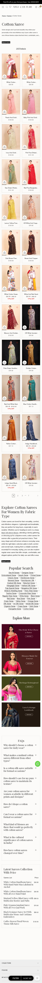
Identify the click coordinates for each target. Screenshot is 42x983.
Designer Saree (27, 572)
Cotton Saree (28, 608)
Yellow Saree (20, 600)
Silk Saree (7, 603)
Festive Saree (11, 593)
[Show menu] (3, 7)
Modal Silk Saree (32, 603)
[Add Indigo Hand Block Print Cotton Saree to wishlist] (17, 457)
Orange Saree (33, 600)
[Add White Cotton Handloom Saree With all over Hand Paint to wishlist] (37, 56)
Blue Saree (21, 598)
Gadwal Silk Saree (14, 582)
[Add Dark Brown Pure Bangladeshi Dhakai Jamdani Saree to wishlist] (17, 233)
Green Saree (8, 600)
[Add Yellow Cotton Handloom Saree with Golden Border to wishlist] (17, 417)
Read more (6, 42)
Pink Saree (31, 598)
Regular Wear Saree (9, 595)
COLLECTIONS (6, 963)
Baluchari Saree (29, 582)
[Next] (35, 496)
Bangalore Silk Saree (29, 587)
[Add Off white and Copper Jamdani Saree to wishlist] (37, 197)
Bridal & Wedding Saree (13, 590)
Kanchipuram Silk (27, 580)
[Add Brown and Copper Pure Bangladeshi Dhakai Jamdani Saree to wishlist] (37, 233)
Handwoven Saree (27, 577)
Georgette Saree (14, 608)
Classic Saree (13, 577)
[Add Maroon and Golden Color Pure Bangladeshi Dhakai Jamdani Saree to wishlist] (17, 307)
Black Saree (35, 595)
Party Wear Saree (31, 590)
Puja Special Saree (12, 587)
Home (4, 15)
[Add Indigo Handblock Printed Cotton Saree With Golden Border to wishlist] (37, 417)
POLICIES (5, 970)
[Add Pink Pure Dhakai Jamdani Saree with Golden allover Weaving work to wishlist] (37, 127)
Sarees (10, 15)
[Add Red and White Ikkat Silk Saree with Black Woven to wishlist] (17, 378)
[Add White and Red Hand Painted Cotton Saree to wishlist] (37, 268)
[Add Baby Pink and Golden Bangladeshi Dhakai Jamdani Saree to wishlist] (37, 92)
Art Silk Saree (18, 603)
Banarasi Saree (13, 580)
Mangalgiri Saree (13, 585)
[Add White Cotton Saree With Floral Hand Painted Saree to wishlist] (17, 268)
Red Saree (11, 598)
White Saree (24, 595)
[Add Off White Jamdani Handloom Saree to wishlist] (37, 457)
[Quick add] (4, 77)
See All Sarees (14, 572)
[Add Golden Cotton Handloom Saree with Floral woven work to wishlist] (37, 342)
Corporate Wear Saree (27, 593)
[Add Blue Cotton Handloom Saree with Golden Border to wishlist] (37, 378)
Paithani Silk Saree (28, 585)
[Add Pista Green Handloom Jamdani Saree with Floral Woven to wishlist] (17, 342)
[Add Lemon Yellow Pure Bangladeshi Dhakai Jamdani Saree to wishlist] (17, 197)
